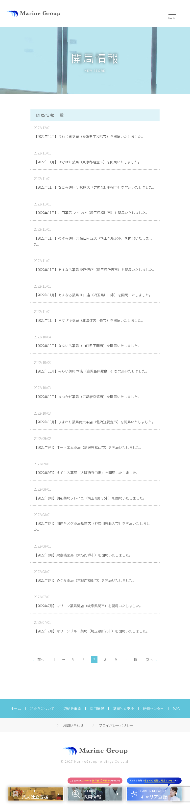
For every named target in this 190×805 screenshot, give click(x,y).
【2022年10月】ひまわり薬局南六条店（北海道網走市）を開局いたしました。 (94, 421)
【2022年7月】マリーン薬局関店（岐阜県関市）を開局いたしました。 (88, 605)
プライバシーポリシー (116, 725)
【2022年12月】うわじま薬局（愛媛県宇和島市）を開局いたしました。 (89, 136)
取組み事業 (72, 708)
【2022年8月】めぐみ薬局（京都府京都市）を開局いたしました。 (85, 580)
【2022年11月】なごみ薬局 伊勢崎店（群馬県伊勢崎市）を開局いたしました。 (95, 187)
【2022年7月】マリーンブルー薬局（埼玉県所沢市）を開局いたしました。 (92, 631)
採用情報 (97, 708)
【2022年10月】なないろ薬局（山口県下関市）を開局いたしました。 (87, 345)
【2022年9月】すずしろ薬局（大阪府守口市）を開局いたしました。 (87, 472)
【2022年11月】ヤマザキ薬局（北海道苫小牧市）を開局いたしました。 (89, 320)
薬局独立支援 (123, 708)
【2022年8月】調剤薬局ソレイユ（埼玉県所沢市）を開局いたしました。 (90, 498)
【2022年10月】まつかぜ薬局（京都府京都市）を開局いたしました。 (87, 396)
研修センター (153, 708)
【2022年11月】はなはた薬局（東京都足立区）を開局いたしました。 (87, 161)
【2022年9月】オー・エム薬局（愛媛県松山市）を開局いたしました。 (88, 447)
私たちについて (42, 708)
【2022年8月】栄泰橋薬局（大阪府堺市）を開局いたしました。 (83, 555)
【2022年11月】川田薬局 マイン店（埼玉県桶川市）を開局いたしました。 (91, 212)
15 (135, 659)
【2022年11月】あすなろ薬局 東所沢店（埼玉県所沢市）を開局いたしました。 (95, 269)
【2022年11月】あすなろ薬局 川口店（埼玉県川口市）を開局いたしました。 (93, 294)
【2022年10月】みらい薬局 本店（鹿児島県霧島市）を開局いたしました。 (91, 371)
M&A (176, 708)
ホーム (16, 708)
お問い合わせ (73, 725)
